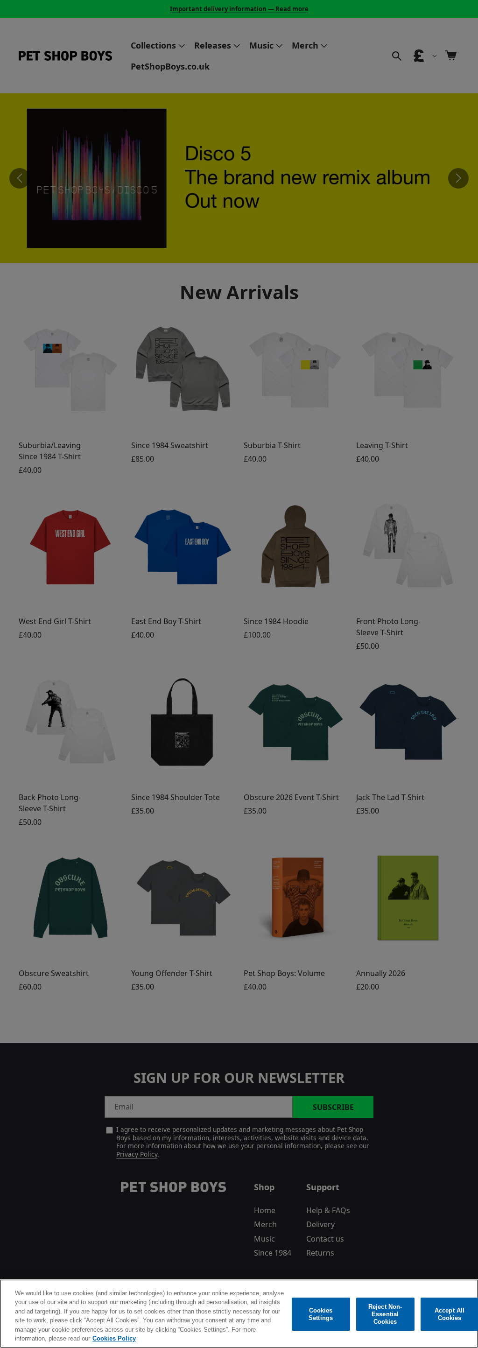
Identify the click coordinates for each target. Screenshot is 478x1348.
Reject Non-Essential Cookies (385, 1314)
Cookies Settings (321, 1314)
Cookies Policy (114, 1338)
